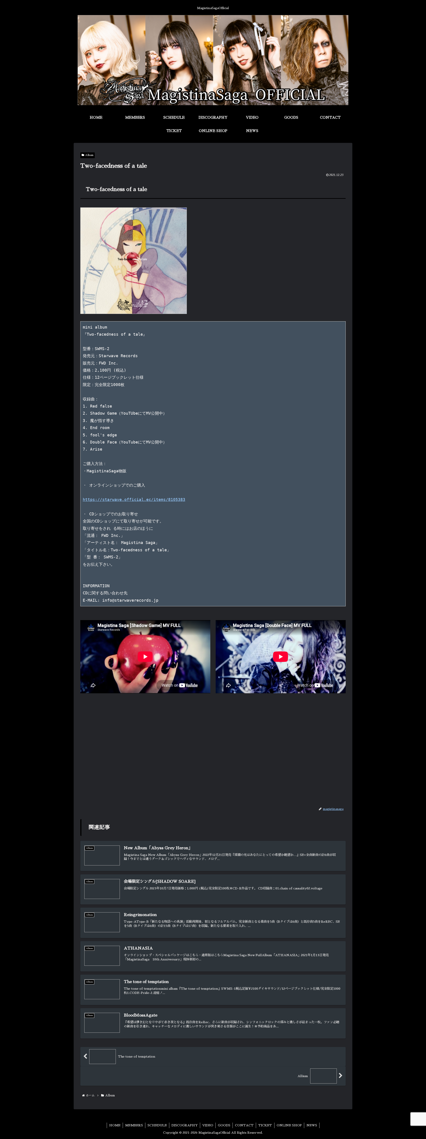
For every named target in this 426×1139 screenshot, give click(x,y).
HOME (114, 1125)
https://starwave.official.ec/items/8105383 (134, 499)
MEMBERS (134, 1125)
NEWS (311, 1125)
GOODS (224, 1125)
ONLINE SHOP (289, 1125)
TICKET (265, 1125)
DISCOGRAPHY (185, 1125)
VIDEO (207, 1125)
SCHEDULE (157, 1125)
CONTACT (244, 1125)
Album (89, 155)
